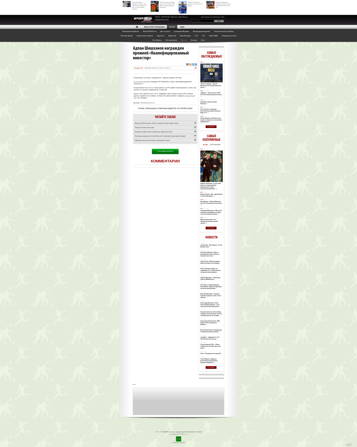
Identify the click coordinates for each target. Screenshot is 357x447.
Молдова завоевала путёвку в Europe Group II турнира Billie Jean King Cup (223, 4)
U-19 (196, 36)
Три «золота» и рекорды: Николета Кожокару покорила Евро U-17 (210, 110)
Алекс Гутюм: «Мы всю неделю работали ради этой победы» (210, 262)
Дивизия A (160, 36)
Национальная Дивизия (130, 31)
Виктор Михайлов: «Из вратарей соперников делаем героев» (211, 330)
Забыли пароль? (216, 17)
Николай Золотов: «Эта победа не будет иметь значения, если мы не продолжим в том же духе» (211, 313)
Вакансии (199, 431)
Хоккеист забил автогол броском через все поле (153, 131)
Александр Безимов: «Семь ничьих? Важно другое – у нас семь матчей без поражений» (210, 304)
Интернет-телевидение (147, 22)
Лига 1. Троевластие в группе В (211, 353)
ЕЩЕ (182, 27)
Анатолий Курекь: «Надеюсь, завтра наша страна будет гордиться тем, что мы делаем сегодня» (139, 5)
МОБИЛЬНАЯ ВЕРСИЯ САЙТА (162, 20)
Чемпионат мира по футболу (224, 31)
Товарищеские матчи (229, 36)
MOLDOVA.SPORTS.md (151, 68)
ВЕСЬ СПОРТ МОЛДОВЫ (154, 27)
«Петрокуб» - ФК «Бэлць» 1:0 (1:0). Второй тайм (211, 246)
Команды (194, 40)
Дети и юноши (165, 31)
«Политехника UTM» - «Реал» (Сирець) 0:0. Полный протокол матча (210, 346)
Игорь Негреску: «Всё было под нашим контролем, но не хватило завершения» (211, 119)
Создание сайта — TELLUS (178, 442)
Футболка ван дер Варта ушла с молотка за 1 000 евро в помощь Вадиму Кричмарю (167, 4)
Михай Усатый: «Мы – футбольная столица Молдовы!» (211, 195)
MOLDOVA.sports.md (148, 103)
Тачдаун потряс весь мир (144, 127)
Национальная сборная (145, 36)
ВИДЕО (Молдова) (183, 17)
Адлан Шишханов (140, 82)
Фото (203, 40)
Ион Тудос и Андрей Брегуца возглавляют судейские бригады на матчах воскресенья (211, 286)
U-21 (203, 36)
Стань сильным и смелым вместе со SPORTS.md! (165, 108)
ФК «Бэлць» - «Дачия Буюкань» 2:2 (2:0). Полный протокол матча (211, 203)
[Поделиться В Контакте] (196, 64)
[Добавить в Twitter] (193, 64)
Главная (137, 27)
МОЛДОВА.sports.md (168, 431)
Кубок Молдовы (185, 36)
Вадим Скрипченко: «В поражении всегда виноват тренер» (209, 221)
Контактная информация (188, 431)
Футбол (172, 27)
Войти (222, 17)
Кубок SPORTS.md (149, 31)
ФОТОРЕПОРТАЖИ (165, 17)
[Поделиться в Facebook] (187, 64)
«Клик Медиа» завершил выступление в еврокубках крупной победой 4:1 (209, 360)
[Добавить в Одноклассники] (190, 64)
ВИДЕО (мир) (174, 17)
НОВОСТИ (157, 17)
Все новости (211, 126)
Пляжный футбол (127, 36)
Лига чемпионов (171, 40)
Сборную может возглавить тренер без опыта (152, 140)
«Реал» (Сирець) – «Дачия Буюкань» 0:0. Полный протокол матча (210, 85)
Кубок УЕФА (213, 36)
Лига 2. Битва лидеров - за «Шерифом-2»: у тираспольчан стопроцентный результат (210, 270)
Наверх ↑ (349, 444)
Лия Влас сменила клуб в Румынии (208, 102)
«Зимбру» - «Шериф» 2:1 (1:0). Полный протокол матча (210, 338)
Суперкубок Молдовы (181, 31)
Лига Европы (157, 40)
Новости (184, 40)
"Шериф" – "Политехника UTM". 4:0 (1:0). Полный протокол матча (211, 94)
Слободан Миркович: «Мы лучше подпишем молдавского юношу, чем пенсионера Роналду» (211, 212)
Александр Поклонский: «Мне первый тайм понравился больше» (210, 322)
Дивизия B (172, 36)
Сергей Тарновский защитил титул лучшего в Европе (195, 3)
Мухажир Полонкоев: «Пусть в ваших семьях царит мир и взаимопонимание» (157, 123)
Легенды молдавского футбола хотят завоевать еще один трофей (160, 136)
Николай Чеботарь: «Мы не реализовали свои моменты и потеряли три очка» (210, 254)
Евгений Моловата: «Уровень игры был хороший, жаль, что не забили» (210, 295)
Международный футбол (201, 31)
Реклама (178, 431)
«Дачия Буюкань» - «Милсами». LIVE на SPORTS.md (210, 278)
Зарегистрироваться (206, 17)
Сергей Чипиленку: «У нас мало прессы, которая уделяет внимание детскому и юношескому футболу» (210, 185)
